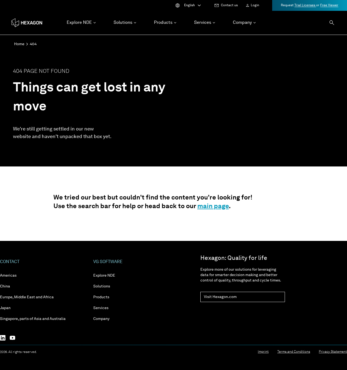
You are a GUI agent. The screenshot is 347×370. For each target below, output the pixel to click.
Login (255, 5)
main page (213, 206)
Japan (5, 308)
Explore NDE (104, 275)
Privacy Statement (333, 351)
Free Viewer (329, 5)
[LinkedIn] (5, 337)
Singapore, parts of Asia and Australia (33, 319)
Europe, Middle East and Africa (27, 297)
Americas (8, 275)
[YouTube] (15, 337)
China (5, 286)
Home (19, 44)
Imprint (263, 351)
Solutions (101, 286)
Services (100, 308)
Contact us (229, 5)
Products (101, 297)
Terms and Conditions (293, 351)
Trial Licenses (305, 5)
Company (101, 319)
